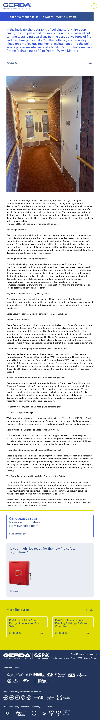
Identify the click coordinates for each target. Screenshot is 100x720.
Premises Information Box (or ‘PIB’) (52, 360)
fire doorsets (32, 502)
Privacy (73, 658)
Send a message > (17, 534)
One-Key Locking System (28, 386)
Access (66, 658)
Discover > (15, 591)
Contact (94, 658)
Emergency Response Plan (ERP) (39, 357)
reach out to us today (36, 505)
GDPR (80, 658)
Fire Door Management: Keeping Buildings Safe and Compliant (71, 623)
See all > (90, 610)
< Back (90, 63)
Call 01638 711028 (23, 518)
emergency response (81, 467)
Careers (87, 658)
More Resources (57, 658)
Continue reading (49, 48)
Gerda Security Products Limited (22, 488)
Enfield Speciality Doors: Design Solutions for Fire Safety (24, 623)
